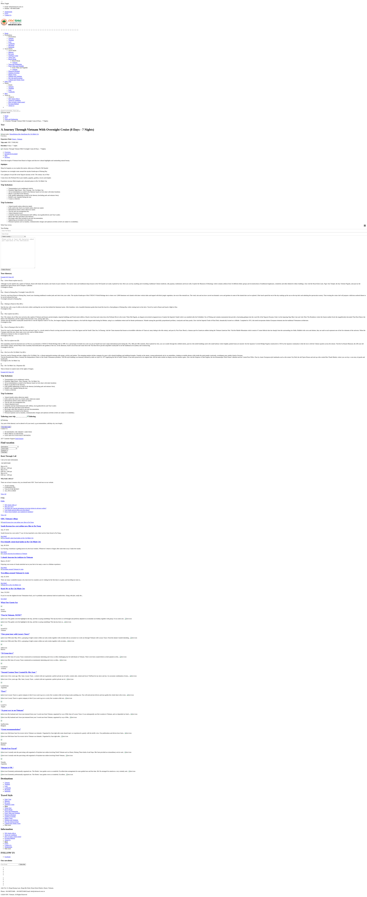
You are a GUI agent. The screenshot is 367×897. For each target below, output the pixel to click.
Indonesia (11, 47)
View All (3, 494)
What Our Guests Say (9, 602)
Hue (22, 134)
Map (6, 155)
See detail (4, 536)
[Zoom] (365, 226)
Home (6, 33)
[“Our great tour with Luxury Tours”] (1, 625)
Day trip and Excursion (15, 78)
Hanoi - (14, 139)
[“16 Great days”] (1, 644)
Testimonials (8, 12)
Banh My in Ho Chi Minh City (13, 589)
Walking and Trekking (15, 76)
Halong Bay (17, 134)
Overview (8, 152)
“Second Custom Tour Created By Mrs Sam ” (19, 672)
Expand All (4, 277)
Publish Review (6, 269)
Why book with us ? (11, 505)
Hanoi (11, 134)
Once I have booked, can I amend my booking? (19, 512)
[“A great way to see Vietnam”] (1, 701)
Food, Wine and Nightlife (16, 66)
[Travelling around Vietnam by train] (12, 569)
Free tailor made (6, 427)
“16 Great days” (7, 653)
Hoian (26, 134)
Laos (9, 42)
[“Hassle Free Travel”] (1, 740)
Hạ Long (11, 54)
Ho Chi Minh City (33, 134)
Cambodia (11, 43)
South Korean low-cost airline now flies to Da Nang (21, 526)
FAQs (6, 13)
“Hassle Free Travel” (9, 749)
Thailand (11, 40)
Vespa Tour (11, 57)
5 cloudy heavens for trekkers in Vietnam (17, 557)
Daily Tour (8, 81)
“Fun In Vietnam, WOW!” (11, 615)
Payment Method (13, 104)
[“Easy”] (1, 682)
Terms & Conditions (14, 100)
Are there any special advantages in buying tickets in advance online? (25, 508)
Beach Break (12, 59)
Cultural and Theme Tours (16, 80)
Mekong (10, 52)
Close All (11, 277)
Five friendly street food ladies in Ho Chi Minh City (21, 542)
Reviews (7, 157)
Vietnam (10, 38)
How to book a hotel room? (16, 102)
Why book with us (14, 99)
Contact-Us (8, 845)
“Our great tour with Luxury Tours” (15, 634)
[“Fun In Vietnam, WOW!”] (1, 606)
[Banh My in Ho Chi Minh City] (11, 585)
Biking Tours (12, 74)
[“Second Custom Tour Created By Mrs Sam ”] (1, 663)
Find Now (4, 452)
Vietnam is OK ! (7, 768)
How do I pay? (9, 506)
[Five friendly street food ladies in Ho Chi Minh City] (17, 538)
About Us (11, 105)
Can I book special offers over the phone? (17, 510)
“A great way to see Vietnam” (12, 710)
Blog (6, 93)
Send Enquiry (19, 438)
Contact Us (8, 15)
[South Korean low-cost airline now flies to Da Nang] (17, 522)
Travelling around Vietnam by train (15, 573)
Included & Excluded (11, 154)
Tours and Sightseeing (15, 64)
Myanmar (11, 45)
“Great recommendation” (11, 729)
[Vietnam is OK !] (1, 759)
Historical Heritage (14, 71)
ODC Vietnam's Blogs (9, 519)
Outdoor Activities (13, 73)
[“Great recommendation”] (1, 721)
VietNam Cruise (13, 55)
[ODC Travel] (11, 25)
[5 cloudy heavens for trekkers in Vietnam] (14, 553)
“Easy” (3, 691)
